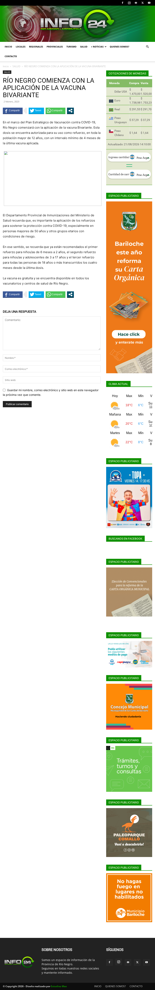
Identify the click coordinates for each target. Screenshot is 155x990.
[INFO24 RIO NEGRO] (77, 24)
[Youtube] (149, 3)
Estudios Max (59, 986)
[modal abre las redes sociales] (70, 111)
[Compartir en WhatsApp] (55, 111)
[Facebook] (122, 3)
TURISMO (71, 46)
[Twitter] (142, 3)
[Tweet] (36, 111)
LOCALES (20, 46)
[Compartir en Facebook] (13, 111)
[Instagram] (129, 3)
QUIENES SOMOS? (119, 46)
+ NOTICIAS (97, 46)
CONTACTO (11, 56)
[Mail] (136, 3)
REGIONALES (36, 46)
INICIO (8, 46)
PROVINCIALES (55, 46)
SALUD (83, 46)
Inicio (6, 66)
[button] (147, 47)
